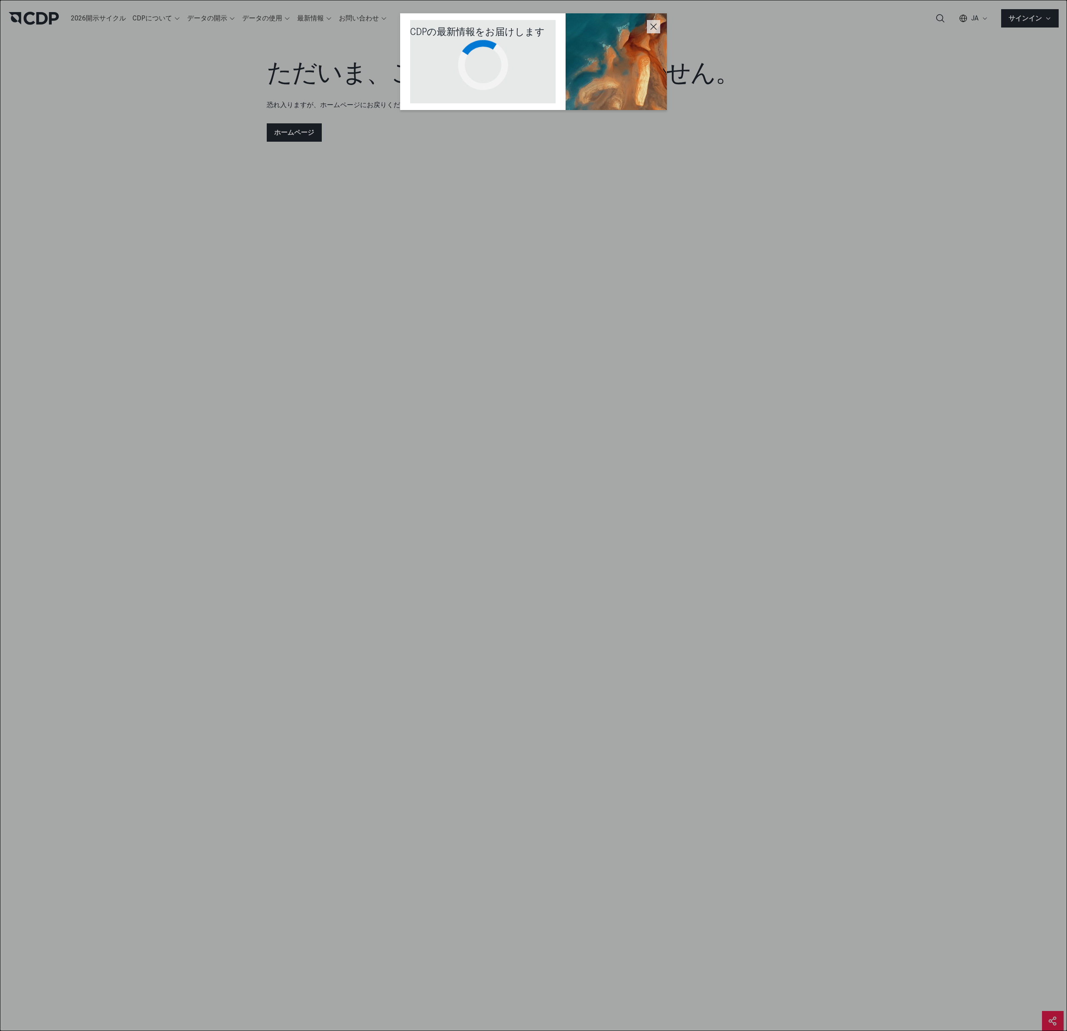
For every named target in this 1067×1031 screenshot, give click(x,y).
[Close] (653, 26)
